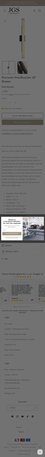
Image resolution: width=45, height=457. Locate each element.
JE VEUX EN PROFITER (11, 233)
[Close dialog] (43, 218)
